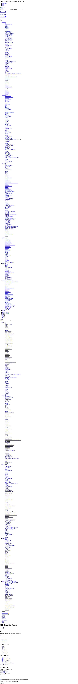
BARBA (6, 264)
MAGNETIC (7, 240)
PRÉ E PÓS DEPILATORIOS (10, 227)
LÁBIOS (6, 172)
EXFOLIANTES (8, 482)
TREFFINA (7, 93)
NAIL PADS (7, 47)
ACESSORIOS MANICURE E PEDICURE (13, 73)
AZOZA (6, 173)
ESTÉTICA (4, 163)
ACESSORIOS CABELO (9, 144)
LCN (5, 72)
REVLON (6, 113)
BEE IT (6, 106)
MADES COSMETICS (9, 233)
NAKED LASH (8, 247)
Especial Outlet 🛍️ (5, 313)
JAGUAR (6, 293)
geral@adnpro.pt (4, 672)
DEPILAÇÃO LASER (9, 228)
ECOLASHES (7, 246)
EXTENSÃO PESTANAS (9, 219)
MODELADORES (8, 138)
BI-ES (6, 174)
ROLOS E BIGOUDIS (9, 145)
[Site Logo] (2, 7)
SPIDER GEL (7, 54)
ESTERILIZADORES (9, 39)
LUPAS (6, 192)
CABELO (4, 95)
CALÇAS (6, 197)
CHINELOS (7, 196)
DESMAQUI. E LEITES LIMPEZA (11, 483)
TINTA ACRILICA (8, 56)
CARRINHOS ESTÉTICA (10, 305)
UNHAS (4, 22)
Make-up (4, 317)
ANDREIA (7, 28)
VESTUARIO (7, 213)
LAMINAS (7, 215)
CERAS (6, 225)
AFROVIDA (7, 101)
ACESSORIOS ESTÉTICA (10, 211)
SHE (5, 285)
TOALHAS (7, 46)
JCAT (6, 257)
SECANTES (7, 36)
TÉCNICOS (7, 152)
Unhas (3, 314)
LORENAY (7, 121)
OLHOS (6, 217)
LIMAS (6, 74)
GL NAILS (7, 63)
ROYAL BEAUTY (8, 161)
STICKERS (7, 55)
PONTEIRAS (7, 75)
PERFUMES (7, 204)
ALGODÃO (7, 131)
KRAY (6, 105)
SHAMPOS (7, 120)
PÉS (5, 164)
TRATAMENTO (8, 207)
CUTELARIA (7, 78)
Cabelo (3, 316)
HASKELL (7, 98)
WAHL (6, 290)
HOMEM (4, 263)
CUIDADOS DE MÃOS (9, 33)
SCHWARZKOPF (8, 99)
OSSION (6, 265)
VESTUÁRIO (7, 146)
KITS (6, 89)
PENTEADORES (8, 132)
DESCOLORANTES (9, 155)
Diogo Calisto (6, 683)
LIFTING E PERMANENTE (10, 218)
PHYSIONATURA (8, 169)
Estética (3, 315)
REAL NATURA (8, 189)
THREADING (7, 222)
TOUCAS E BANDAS (9, 198)
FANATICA (7, 231)
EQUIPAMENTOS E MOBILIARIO (9, 280)
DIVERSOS (7, 137)
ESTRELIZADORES (9, 42)
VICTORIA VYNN (8, 24)
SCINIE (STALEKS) (8, 165)
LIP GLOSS (7, 260)
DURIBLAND (7, 166)
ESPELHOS (7, 283)
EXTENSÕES (7, 147)
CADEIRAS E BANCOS (9, 306)
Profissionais (4, 3)
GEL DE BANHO (8, 206)
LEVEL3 (6, 266)
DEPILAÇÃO (7, 223)
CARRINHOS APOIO (9, 295)
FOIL (6, 58)
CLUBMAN (7, 268)
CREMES (6, 184)
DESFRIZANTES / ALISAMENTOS (12, 157)
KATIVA (6, 117)
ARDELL (6, 238)
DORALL (6, 230)
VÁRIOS (6, 94)
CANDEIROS (7, 300)
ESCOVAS (7, 274)
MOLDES (6, 77)
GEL (5, 23)
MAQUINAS (7, 140)
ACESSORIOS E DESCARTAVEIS (11, 226)
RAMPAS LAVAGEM (9, 294)
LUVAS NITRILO (8, 48)
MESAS (6, 302)
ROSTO (6, 178)
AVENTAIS (7, 50)
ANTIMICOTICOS (8, 35)
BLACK (6, 100)
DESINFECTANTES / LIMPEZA (11, 76)
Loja (3, 4)
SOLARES (7, 185)
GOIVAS (6, 49)
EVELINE (7, 168)
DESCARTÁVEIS (8, 45)
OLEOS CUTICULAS (9, 34)
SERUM (6, 179)
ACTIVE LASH (8, 239)
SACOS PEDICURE (8, 199)
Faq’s (3, 5)
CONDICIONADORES (9, 112)
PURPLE (6, 26)
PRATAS (6, 130)
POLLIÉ (6, 254)
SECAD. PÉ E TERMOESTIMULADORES (13, 139)
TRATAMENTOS (8, 154)
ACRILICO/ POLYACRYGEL (10, 61)
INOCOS (6, 25)
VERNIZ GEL (7, 67)
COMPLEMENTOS (8, 31)
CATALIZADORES (8, 40)
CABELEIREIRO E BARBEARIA (11, 281)
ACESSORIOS (7, 250)
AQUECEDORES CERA (9, 191)
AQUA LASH (7, 244)
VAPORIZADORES (8, 193)
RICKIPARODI (8, 292)
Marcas (3, 310)
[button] (1, 8)
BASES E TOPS (8, 32)
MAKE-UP (4, 237)
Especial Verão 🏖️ (5, 312)
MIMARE (6, 107)
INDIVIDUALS (8, 542)
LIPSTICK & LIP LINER (9, 262)
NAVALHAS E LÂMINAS (10, 149)
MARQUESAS (7, 308)
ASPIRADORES (8, 303)
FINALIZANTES (8, 96)
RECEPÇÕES (7, 296)
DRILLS (6, 41)
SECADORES (7, 141)
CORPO (6, 203)
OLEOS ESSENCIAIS (9, 216)
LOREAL (6, 162)
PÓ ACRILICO (7, 57)
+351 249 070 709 (4, 671)
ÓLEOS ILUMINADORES (10, 205)
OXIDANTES (7, 153)
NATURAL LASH (8, 543)
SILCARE (6, 27)
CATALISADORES (8, 38)
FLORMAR (7, 84)
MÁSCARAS (7, 104)
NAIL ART (7, 53)
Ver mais (6, 29)
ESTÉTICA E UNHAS (9, 298)
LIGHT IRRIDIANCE (9, 97)
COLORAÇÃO (7, 156)
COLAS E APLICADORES (10, 245)
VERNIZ (6, 81)
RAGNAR (7, 291)
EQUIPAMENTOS (8, 37)
